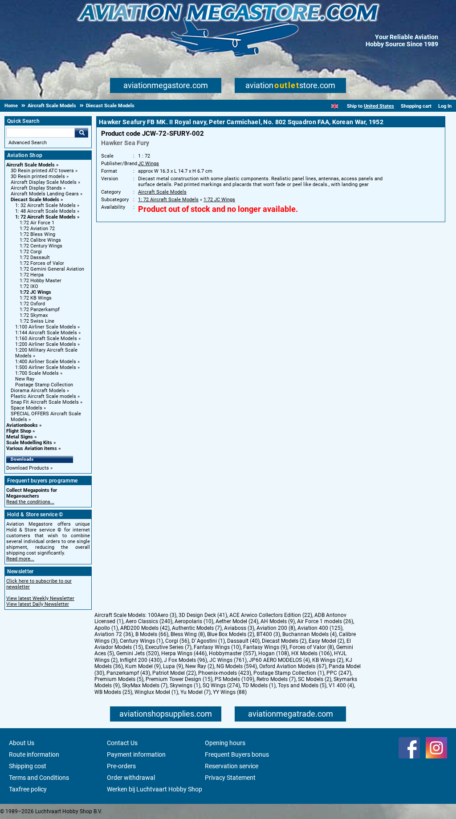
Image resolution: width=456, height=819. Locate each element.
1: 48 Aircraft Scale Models (45, 211)
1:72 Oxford (32, 304)
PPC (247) (338, 673)
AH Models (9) (278, 621)
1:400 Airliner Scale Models (45, 362)
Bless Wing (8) (188, 634)
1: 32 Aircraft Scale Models (45, 205)
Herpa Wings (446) (184, 653)
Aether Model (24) (237, 621)
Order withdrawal (131, 777)
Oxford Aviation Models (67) (292, 666)
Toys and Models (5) (302, 685)
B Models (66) (151, 634)
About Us (21, 742)
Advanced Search (27, 143)
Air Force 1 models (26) (325, 621)
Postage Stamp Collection (44, 385)
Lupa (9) (173, 666)
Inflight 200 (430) (141, 660)
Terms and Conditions (39, 777)
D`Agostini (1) (208, 641)
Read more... (20, 559)
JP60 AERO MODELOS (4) (279, 660)
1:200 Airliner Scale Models (45, 344)
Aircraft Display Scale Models (44, 182)
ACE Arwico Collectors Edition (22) (270, 615)
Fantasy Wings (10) (217, 647)
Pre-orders (121, 766)
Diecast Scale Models (35, 200)
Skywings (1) (185, 685)
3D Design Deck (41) (203, 615)
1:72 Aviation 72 (37, 228)
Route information (34, 754)
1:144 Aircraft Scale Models (46, 333)
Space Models (26, 408)
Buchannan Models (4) (309, 634)
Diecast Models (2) (284, 641)
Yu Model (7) (195, 692)
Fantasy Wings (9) (265, 647)
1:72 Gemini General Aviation (52, 269)
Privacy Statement (230, 777)
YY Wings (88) (230, 692)
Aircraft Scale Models (30, 165)
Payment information (136, 754)
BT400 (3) (268, 634)
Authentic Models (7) (197, 628)
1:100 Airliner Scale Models (45, 327)
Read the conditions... (30, 502)
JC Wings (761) (228, 660)
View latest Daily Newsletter (37, 604)
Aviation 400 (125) (319, 628)
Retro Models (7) (276, 679)
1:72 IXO (29, 286)
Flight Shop (18, 431)
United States (379, 106)
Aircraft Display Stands (36, 188)
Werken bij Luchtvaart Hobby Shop (154, 789)
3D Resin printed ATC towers (42, 171)
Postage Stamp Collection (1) (288, 673)
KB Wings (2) (327, 660)
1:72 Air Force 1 (37, 223)
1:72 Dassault (35, 257)
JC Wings (148, 163)
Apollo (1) (106, 628)
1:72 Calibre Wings (40, 240)
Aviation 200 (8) (275, 628)
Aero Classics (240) (149, 621)
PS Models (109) (234, 679)
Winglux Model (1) (156, 692)
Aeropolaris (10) (194, 621)
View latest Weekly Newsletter (40, 598)
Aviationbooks (22, 425)
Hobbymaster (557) (232, 653)
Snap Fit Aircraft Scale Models (45, 402)
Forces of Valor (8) (311, 647)
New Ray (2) (199, 666)
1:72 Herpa (32, 275)
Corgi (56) (177, 641)
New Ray (24, 379)
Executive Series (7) (168, 647)
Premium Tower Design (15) (179, 679)
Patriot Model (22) (174, 673)
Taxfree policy (28, 789)
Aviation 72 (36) (113, 634)
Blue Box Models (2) (230, 634)
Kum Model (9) (143, 666)
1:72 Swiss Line (37, 321)
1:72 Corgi (31, 252)
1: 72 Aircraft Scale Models (45, 217)
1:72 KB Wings (36, 298)
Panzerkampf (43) (128, 673)
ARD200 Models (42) (145, 628)
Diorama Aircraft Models (38, 390)
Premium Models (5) (118, 679)
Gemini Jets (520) (137, 653)
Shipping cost (27, 766)
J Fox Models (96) (185, 660)
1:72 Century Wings (41, 246)
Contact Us (122, 742)
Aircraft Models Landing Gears (45, 194)
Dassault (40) (243, 641)
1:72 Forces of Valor (42, 263)
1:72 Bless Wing (37, 234)
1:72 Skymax (34, 315)
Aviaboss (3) (239, 628)
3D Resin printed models (38, 176)
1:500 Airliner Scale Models (45, 367)
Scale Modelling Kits (29, 443)
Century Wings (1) (141, 641)
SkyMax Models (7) (144, 685)
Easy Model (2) (326, 641)
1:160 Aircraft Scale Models (46, 338)
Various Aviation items (31, 448)
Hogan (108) (273, 653)
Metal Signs (19, 437)
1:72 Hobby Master (40, 281)
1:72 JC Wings (35, 292)
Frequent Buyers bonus (237, 754)
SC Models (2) (314, 679)
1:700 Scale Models (37, 373)
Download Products (27, 468)
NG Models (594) (236, 666)
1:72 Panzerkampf (40, 309)
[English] (334, 106)
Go (81, 133)
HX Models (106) (311, 653)
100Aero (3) (162, 615)
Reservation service (231, 766)
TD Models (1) (259, 685)
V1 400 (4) (341, 685)
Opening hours (225, 742)
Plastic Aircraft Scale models (43, 396)
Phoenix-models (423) (224, 673)
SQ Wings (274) (221, 685)
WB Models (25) (113, 692)
